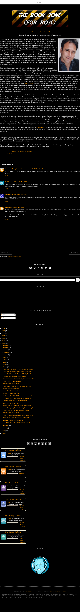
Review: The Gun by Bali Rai (11, 388)
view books (22, 460)
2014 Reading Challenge (13, 499)
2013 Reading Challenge (13, 515)
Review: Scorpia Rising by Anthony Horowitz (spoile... (18, 369)
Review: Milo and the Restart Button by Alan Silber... (17, 405)
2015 (3, 333)
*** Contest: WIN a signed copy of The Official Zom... (17, 398)
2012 (3, 340)
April (4, 364)
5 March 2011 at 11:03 (37, 169)
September (6, 352)
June (4, 360)
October (5, 350)
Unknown (8, 207)
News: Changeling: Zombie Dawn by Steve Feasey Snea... (19, 408)
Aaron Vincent (9, 194)
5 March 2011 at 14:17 (20, 194)
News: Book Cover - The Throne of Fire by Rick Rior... (18, 374)
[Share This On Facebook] (7, 154)
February (6, 425)
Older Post (74, 252)
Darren (9, 453)
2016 (3, 331)
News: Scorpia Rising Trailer (11, 412)
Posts (4, 314)
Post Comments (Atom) (14, 256)
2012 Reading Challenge (13, 532)
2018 (3, 328)
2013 (3, 338)
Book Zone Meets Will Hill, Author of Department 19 (17, 396)
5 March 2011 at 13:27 (20, 182)
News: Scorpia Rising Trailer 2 (11, 391)
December (6, 345)
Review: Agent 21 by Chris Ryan (12, 381)
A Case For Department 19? (11, 393)
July (4, 357)
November (6, 347)
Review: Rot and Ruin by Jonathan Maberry (15, 400)
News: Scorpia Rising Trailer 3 (11, 383)
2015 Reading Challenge (13, 483)
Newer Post (6, 252)
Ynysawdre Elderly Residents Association (17, 169)
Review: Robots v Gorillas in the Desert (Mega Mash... (18, 415)
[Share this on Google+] (14, 154)
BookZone (8, 182)
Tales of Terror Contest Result (11, 403)
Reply (6, 176)
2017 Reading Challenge (13, 450)
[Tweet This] (12, 154)
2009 (3, 433)
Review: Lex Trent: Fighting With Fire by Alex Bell (17, 386)
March (5, 367)
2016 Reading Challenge (13, 466)
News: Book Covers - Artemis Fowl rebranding (16, 417)
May (4, 362)
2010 (3, 431)
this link (66, 120)
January (5, 428)
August (5, 355)
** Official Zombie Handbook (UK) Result (14, 376)
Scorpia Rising (29, 83)
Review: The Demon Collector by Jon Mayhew (16, 410)
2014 (3, 336)
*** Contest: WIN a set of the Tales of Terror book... (17, 422)
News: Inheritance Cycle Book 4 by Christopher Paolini (18, 379)
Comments (5, 318)
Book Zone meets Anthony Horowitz (13, 420)
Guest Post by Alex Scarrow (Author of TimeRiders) (17, 371)
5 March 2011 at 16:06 (17, 207)
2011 (3, 343)
